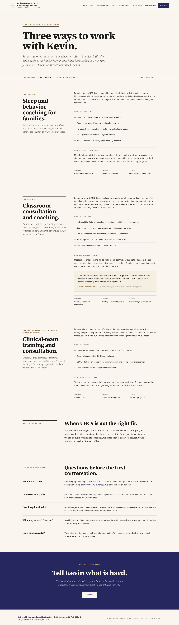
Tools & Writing (150, 5)
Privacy (158, 618)
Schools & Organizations (121, 5)
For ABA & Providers (65, 77)
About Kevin (137, 5)
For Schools (44, 77)
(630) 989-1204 (43, 619)
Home (85, 5)
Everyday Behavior (103, 5)
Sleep (92, 5)
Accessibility (150, 618)
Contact (163, 5)
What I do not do (147, 77)
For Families (29, 77)
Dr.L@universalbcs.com (27, 619)
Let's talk (89, 595)
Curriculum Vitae (138, 618)
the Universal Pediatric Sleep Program (130, 161)
